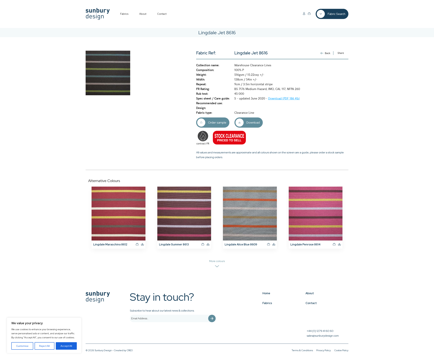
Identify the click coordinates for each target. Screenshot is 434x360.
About (309, 293)
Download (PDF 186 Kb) (284, 98)
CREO (130, 350)
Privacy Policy (323, 350)
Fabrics (267, 303)
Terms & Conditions (302, 350)
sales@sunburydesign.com (323, 335)
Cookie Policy (341, 350)
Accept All (66, 345)
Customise (22, 345)
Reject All (44, 345)
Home (266, 293)
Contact (311, 303)
